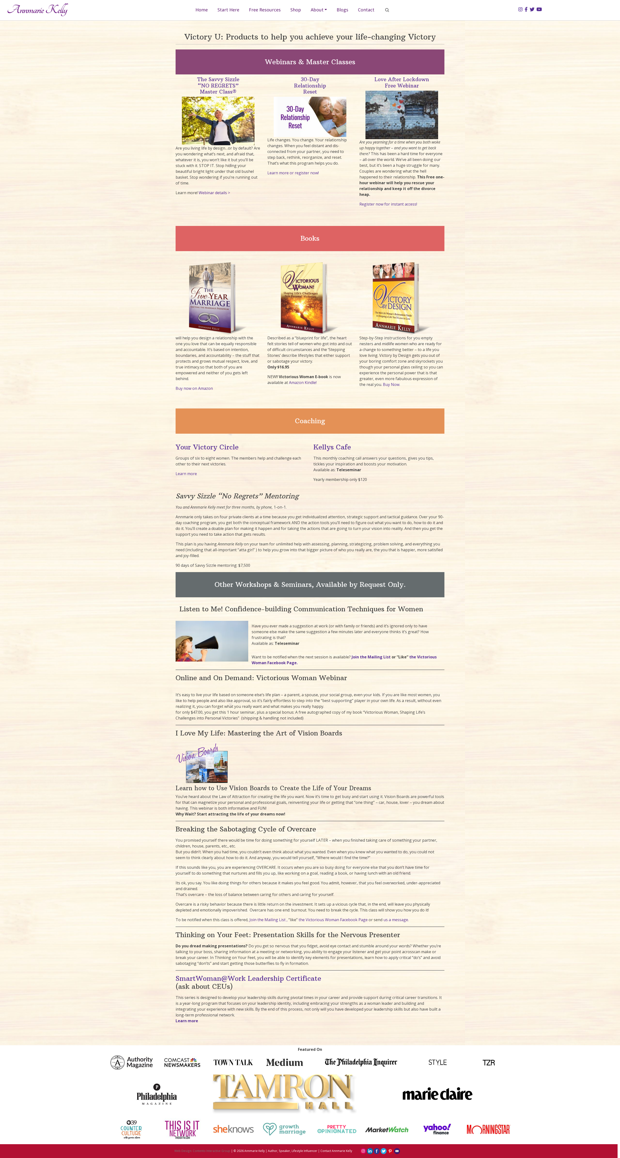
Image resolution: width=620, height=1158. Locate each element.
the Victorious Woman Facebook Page (333, 919)
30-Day (310, 79)
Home (201, 10)
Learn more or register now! (293, 173)
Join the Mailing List (372, 657)
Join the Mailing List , (268, 919)
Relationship (310, 85)
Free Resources (265, 10)
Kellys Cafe (332, 447)
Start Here (228, 10)
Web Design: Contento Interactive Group (202, 1151)
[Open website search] (387, 10)
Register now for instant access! (388, 204)
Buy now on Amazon (194, 388)
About (317, 10)
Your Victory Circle (207, 447)
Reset (310, 91)
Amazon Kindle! (303, 382)
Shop (295, 10)
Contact (366, 10)
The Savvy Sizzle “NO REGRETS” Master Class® (218, 85)
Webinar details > (215, 192)
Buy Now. (391, 384)
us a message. (396, 919)
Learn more (186, 473)
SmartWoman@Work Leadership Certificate (248, 978)
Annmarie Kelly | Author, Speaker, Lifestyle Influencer (280, 1151)
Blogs (342, 10)
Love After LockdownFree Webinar (401, 82)
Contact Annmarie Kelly (336, 1151)
